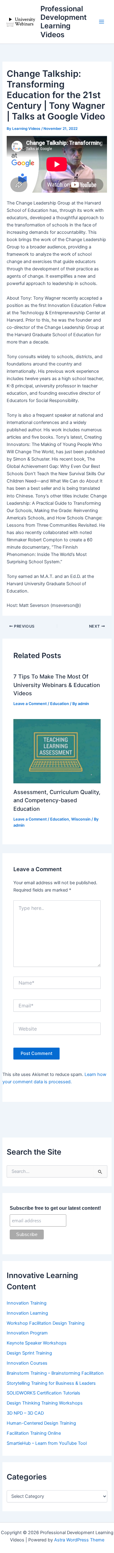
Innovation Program (27, 1333)
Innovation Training (27, 1303)
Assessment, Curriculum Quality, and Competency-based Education (56, 800)
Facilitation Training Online (34, 1433)
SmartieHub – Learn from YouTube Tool (47, 1443)
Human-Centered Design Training (41, 1423)
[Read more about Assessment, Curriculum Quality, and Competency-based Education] (56, 751)
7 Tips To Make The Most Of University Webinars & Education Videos (56, 684)
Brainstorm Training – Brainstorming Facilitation (55, 1373)
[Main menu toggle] (101, 22)
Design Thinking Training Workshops (45, 1403)
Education (59, 703)
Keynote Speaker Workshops (37, 1343)
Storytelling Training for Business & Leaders (51, 1383)
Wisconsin (81, 819)
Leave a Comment (30, 703)
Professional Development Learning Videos (63, 21)
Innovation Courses (27, 1363)
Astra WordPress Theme (79, 1540)
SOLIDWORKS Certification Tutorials (43, 1393)
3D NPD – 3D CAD (25, 1413)
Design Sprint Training (29, 1353)
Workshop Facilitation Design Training (46, 1323)
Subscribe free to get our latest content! (55, 1208)
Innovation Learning (27, 1313)
